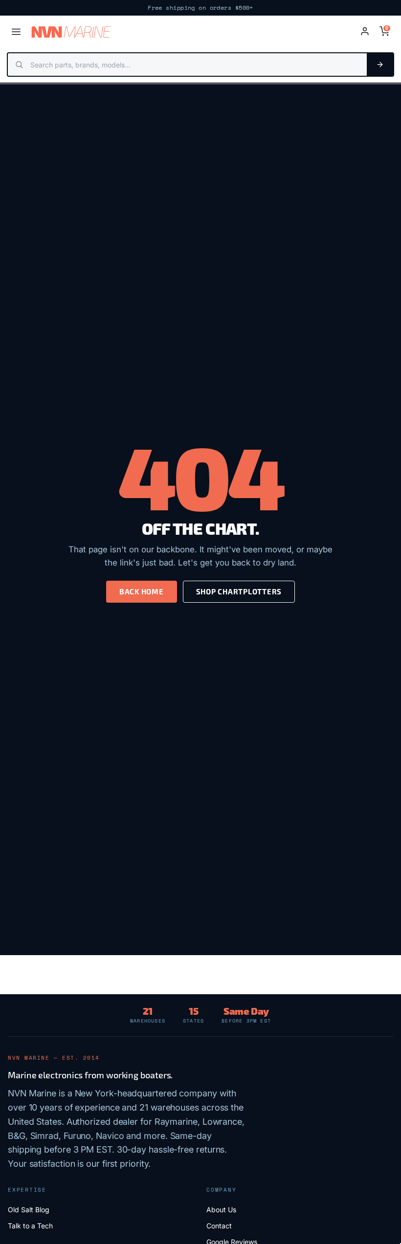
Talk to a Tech (30, 1226)
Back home (141, 591)
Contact (219, 1226)
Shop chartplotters (239, 591)
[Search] (380, 64)
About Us (221, 1209)
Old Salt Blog (28, 1209)
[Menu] (16, 31)
